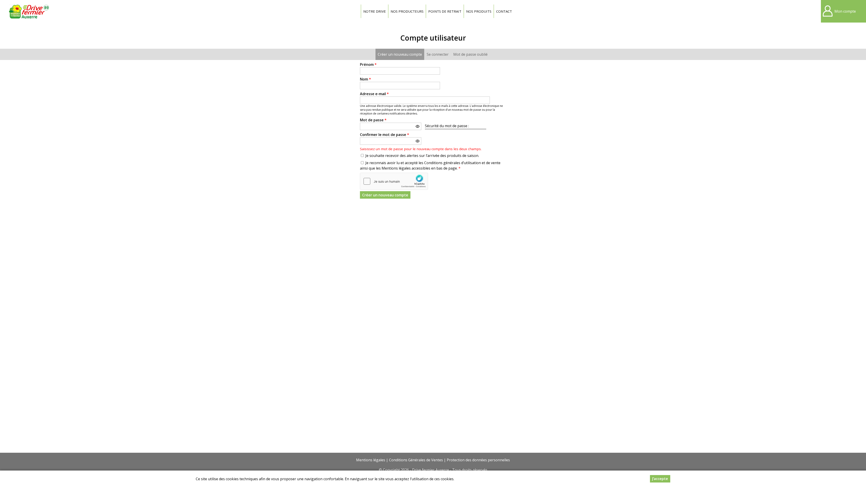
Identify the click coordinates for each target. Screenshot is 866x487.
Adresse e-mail (374, 93)
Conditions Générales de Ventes (416, 459)
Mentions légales (370, 459)
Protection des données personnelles (478, 459)
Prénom (368, 64)
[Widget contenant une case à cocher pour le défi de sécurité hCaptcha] (394, 181)
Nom (365, 79)
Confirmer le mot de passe (384, 134)
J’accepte (660, 478)
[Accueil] (29, 11)
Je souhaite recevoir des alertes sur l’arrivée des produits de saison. (422, 155)
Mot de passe (373, 119)
